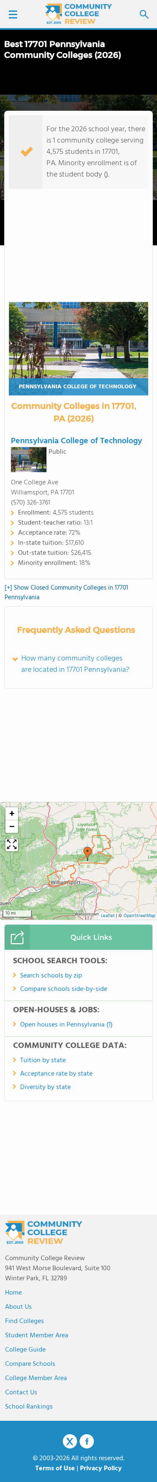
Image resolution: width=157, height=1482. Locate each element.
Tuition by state (43, 1061)
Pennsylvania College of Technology (77, 386)
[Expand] (11, 845)
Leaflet (108, 916)
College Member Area (36, 1378)
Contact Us (21, 1393)
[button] (87, 854)
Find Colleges (24, 1321)
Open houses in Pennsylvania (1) (66, 1025)
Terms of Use (55, 1468)
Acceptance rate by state (56, 1074)
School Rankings (29, 1407)
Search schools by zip (51, 976)
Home (13, 1293)
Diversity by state (45, 1087)
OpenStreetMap (139, 916)
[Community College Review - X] (70, 1441)
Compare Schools (30, 1364)
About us (18, 1307)
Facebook (87, 1441)
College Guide (25, 1350)
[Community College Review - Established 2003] (78, 13)
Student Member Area (36, 1336)
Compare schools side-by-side (63, 989)
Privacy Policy (101, 1468)
